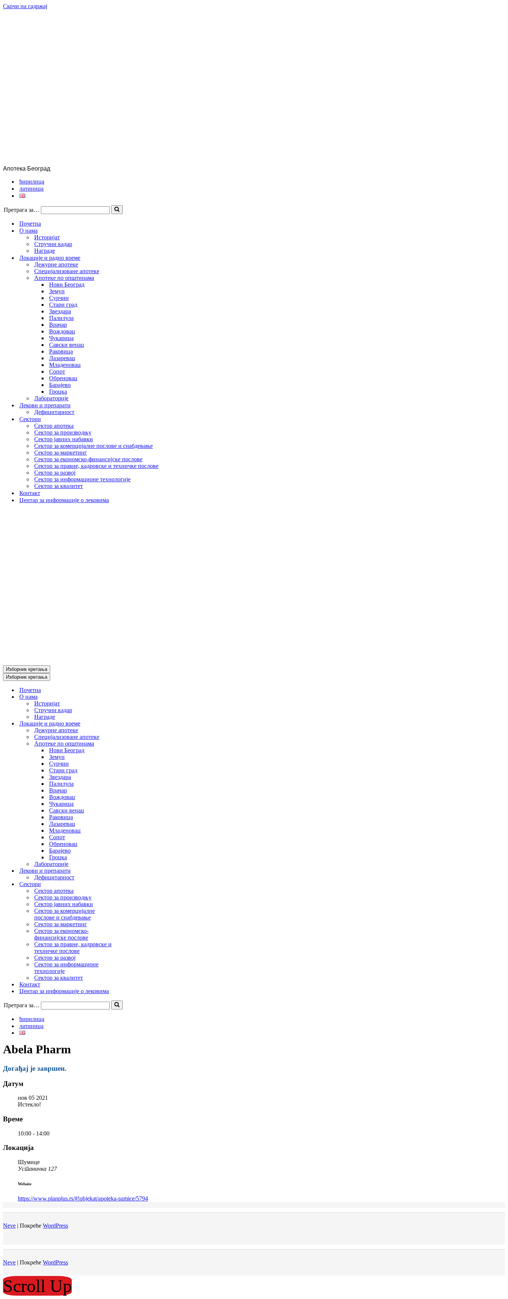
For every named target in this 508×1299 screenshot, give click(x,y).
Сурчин (59, 298)
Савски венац (66, 345)
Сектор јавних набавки (63, 439)
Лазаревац (62, 358)
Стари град (63, 304)
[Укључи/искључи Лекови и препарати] (133, 871)
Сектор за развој (54, 472)
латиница (31, 188)
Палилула (61, 318)
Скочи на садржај (25, 6)
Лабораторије (51, 398)
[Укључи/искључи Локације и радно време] (133, 724)
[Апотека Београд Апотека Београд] (188, 162)
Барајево (60, 385)
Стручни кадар (53, 244)
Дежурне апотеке (56, 264)
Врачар (58, 324)
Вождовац (62, 331)
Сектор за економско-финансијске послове (88, 459)
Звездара (60, 311)
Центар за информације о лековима (64, 500)
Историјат (47, 237)
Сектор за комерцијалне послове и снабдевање (93, 446)
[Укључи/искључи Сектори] (133, 884)
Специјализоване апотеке (66, 271)
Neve (9, 1225)
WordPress (55, 1225)
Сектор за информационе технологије (82, 479)
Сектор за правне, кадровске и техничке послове (96, 466)
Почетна (30, 223)
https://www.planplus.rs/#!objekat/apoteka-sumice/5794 (83, 1198)
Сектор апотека (54, 426)
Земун (57, 291)
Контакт (29, 493)
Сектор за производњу (62, 432)
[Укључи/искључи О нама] (133, 697)
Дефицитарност (54, 412)
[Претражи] (117, 209)
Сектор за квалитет (58, 486)
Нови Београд (66, 284)
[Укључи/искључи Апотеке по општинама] (133, 744)
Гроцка (58, 391)
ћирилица (31, 181)
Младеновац (65, 365)
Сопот (57, 371)
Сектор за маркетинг (60, 452)
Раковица (61, 351)
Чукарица (61, 338)
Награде (44, 251)
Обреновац (63, 378)
